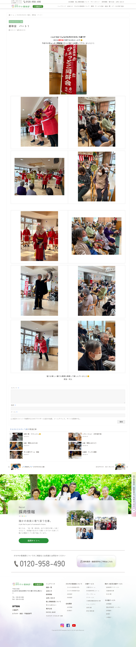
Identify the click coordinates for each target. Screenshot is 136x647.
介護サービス (89, 584)
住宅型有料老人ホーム (92, 591)
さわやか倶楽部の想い (73, 587)
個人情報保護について (82, 2)
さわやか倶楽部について (82, 6)
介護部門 (15, 610)
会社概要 (71, 2)
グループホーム (90, 594)
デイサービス (90, 597)
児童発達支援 (110, 591)
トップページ (61, 6)
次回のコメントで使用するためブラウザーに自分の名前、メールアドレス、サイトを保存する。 (47, 418)
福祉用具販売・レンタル (113, 607)
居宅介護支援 (90, 611)
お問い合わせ (120, 2)
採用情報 (104, 2)
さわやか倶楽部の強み (73, 591)
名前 (13, 405)
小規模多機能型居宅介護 (93, 601)
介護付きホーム (90, 587)
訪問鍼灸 (108, 610)
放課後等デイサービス (112, 587)
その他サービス (110, 600)
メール (14, 412)
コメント (15, 388)
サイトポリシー (95, 2)
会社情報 (69, 607)
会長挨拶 (69, 594)
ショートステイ (90, 604)
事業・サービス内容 (97, 6)
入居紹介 (108, 617)
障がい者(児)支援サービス (113, 584)
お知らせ (70, 6)
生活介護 (108, 594)
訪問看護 (108, 604)
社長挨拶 (69, 597)
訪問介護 (88, 607)
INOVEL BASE (51, 612)
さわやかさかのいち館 (15, 22)
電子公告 (111, 2)
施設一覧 (107, 6)
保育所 (108, 614)
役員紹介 (69, 610)
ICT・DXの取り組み (118, 6)
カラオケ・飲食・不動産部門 (22, 613)
